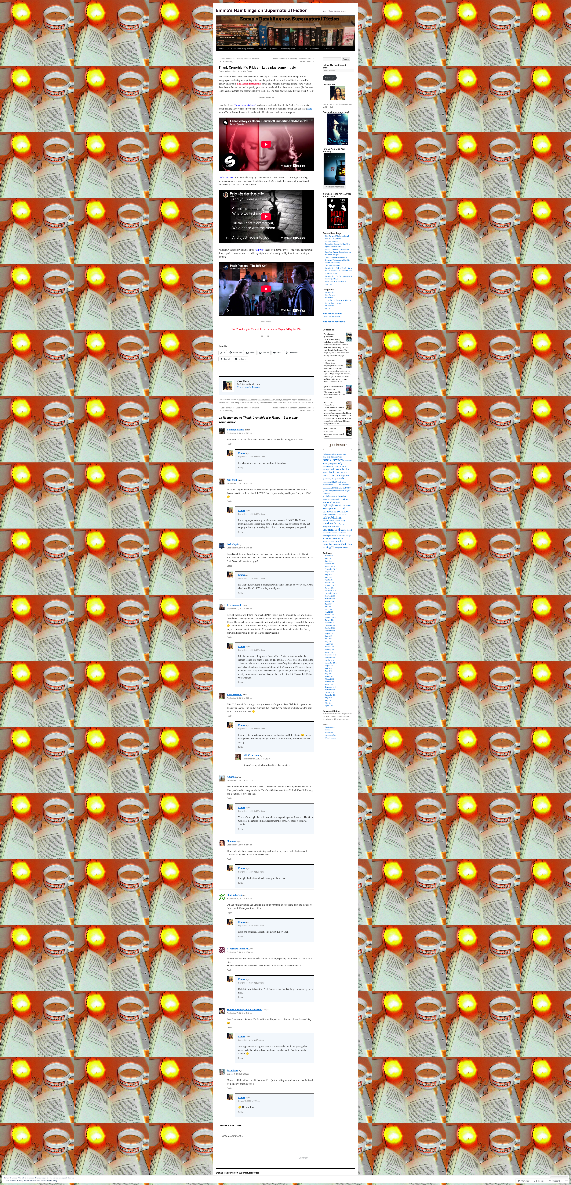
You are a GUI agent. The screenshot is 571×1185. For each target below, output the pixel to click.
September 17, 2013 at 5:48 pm (239, 1013)
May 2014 (328, 609)
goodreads (326, 478)
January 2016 (330, 566)
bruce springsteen (330, 463)
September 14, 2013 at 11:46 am (251, 650)
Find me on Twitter (332, 313)
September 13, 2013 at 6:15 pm (239, 547)
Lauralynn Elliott (235, 429)
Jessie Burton (329, 337)
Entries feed (329, 732)
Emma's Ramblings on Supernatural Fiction (262, 10)
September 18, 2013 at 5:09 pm (251, 1040)
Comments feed (330, 735)
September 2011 (331, 695)
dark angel (326, 469)
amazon (339, 454)
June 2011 (328, 700)
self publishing (332, 517)
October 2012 (330, 660)
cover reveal (340, 466)
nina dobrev (347, 505)
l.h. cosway (344, 487)
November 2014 (331, 593)
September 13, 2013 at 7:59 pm (239, 608)
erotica (325, 475)
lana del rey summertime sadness (263, 402)
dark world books (339, 469)
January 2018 (330, 555)
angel (344, 454)
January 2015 (330, 588)
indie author (342, 482)
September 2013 (331, 630)
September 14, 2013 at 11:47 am (251, 728)
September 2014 (331, 598)
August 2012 (329, 665)
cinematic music (304, 399)
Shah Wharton (234, 894)
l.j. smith (325, 491)
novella (325, 508)
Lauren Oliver (329, 405)
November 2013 (331, 625)
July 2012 (328, 668)
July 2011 (328, 697)
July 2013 (328, 636)
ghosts (346, 475)
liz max (341, 491)
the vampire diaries (329, 535)
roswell (333, 514)
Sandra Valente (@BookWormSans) (245, 1009)
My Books (273, 48)
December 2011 (330, 687)
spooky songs (341, 524)
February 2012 (330, 681)
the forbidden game (329, 533)
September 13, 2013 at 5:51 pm (239, 483)
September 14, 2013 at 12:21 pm (257, 758)
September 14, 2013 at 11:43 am (251, 514)
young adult (338, 548)
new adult (327, 502)
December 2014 (330, 590)
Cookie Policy (52, 1180)
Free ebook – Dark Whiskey (322, 48)
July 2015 (328, 574)
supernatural (331, 529)
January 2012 (330, 684)
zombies (346, 547)
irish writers (344, 484)
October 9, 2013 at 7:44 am (249, 1101)
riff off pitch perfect (285, 402)
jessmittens (232, 1070)
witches (347, 544)
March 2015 (329, 582)
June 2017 (328, 558)
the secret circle (340, 533)
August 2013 (329, 633)
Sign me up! (329, 77)
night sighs (328, 505)
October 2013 (330, 628)
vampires (328, 544)
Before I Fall (328, 402)
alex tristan (332, 454)
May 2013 (328, 641)
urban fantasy (328, 541)
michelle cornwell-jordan (334, 496)
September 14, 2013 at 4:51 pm (239, 844)
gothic (332, 479)
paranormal (337, 508)
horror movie (327, 482)
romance (327, 514)
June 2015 (328, 577)
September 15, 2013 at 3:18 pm (239, 898)
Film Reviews (330, 295)
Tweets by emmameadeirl (331, 316)
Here (309, 108)
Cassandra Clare (330, 389)
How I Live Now (330, 428)
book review (333, 459)
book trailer (348, 460)
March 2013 (329, 646)
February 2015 (330, 585)
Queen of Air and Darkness (333, 386)
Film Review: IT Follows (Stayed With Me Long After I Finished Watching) (337, 238)
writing (327, 547)
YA (332, 547)
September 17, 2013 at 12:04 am (240, 952)
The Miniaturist (329, 334)
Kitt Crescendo (234, 694)
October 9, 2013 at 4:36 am (238, 1074)
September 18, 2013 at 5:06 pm (251, 982)
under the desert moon (333, 538)
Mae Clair (232, 479)
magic (347, 490)
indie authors (328, 484)
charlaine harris (328, 466)
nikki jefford (339, 505)
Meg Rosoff (329, 431)
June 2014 (328, 606)
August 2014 (329, 601)
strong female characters (331, 527)
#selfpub (326, 454)
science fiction (341, 515)
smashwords (329, 523)
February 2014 (330, 617)
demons (325, 472)
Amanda (231, 776)
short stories (329, 520)
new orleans (336, 502)
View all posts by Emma (248, 387)
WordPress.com (330, 738)
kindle (335, 487)
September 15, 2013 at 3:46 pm (251, 871)
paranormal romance (335, 511)
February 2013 (330, 649)
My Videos (329, 297)
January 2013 (330, 652)
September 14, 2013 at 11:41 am (251, 456)
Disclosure (302, 48)
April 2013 (329, 644)
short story (340, 520)
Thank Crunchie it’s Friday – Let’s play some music (257, 67)
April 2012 (329, 676)
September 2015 (331, 569)
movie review (340, 499)
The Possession (329, 360)
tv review (341, 535)
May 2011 (328, 703)
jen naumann (327, 488)
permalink (309, 402)
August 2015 (329, 571)
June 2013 (328, 638)
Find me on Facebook (334, 321)
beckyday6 (232, 544)
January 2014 (330, 620)
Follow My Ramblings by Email (335, 66)
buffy (340, 463)
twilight (348, 536)
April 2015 (329, 580)
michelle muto (328, 499)
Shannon (231, 841)
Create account (330, 727)
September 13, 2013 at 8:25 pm (239, 698)
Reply (229, 444)
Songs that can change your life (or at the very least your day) (263, 399)
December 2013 (330, 622)
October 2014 (330, 596)
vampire (338, 541)
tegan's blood (346, 529)
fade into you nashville (240, 402)
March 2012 (329, 679)
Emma (249, 71)
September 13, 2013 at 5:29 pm (239, 433)
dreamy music (224, 402)
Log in (327, 729)
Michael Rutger (330, 363)
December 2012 (330, 655)
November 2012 (331, 657)
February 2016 (330, 563)
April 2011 (329, 705)
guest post (338, 478)
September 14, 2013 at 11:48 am (251, 811)
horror (346, 478)
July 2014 (328, 604)
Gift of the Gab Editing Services (240, 48)
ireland (336, 485)
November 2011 (331, 689)
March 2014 (329, 614)
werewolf (338, 544)
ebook (331, 472)
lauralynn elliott (334, 491)
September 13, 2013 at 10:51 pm (240, 780)
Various (328, 308)
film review (336, 475)
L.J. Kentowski (234, 605)
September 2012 (331, 663)
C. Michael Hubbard (237, 948)
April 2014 (329, 612)
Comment (303, 1157)
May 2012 (328, 673)
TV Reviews (329, 305)
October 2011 (330, 692)
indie (334, 481)
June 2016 (328, 561)
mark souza (326, 493)
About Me (261, 48)
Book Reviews (330, 292)
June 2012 (328, 671)
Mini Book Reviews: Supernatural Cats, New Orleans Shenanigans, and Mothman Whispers (338, 252)
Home (221, 48)
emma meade (341, 472)
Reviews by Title (287, 48)
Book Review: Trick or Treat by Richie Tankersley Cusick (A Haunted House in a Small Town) (338, 271)
